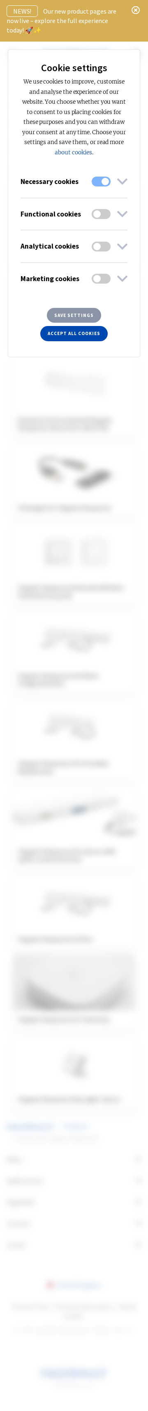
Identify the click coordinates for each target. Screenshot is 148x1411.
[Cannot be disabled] (101, 181)
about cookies (73, 152)
